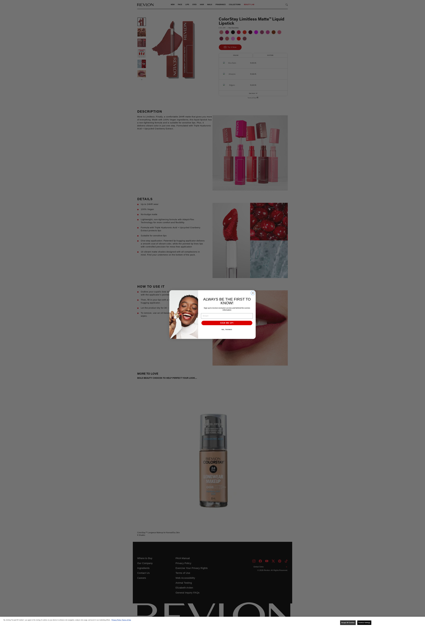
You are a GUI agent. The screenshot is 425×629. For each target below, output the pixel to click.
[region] (212, 623)
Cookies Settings (364, 622)
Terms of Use (126, 620)
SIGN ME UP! (227, 323)
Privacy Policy (116, 620)
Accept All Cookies (347, 622)
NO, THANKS (227, 329)
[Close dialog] (253, 293)
